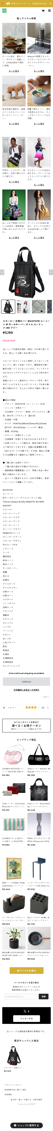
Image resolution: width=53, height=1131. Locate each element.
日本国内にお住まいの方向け (26, 690)
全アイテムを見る (26, 970)
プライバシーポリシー (14, 1085)
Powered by (23, 1104)
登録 (44, 996)
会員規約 (8, 1094)
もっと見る (14, 71)
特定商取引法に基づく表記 (15, 1090)
